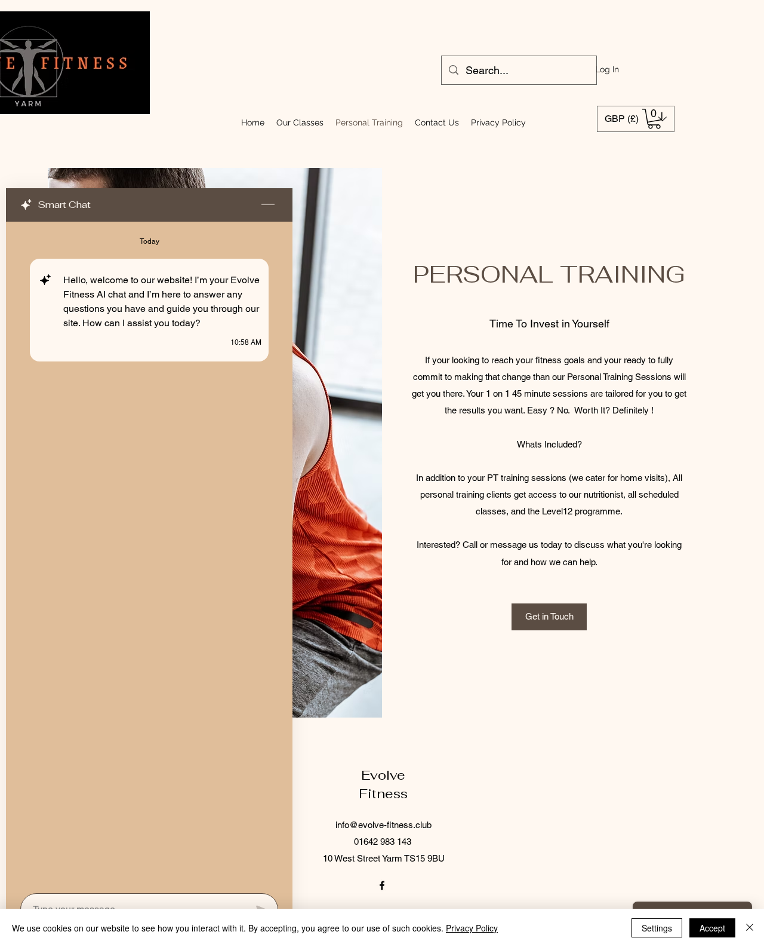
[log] (149, 554)
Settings (657, 928)
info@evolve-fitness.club (383, 825)
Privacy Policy (472, 928)
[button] (654, 119)
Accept (712, 928)
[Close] (750, 927)
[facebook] (382, 885)
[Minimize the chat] (268, 204)
